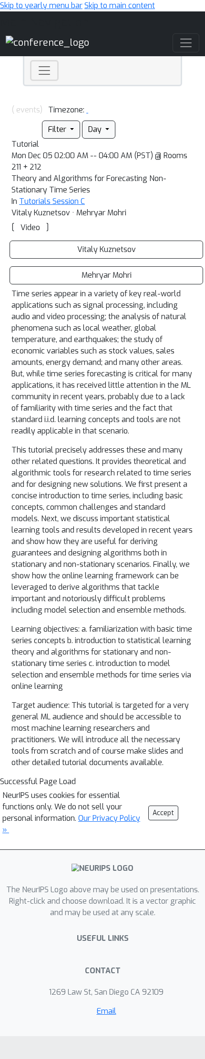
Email (106, 1011)
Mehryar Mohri (107, 275)
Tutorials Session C (52, 201)
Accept (163, 812)
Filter (58, 129)
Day (95, 129)
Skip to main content (119, 5)
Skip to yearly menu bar (41, 5)
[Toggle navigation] (44, 70)
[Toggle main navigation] (186, 42)
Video (30, 227)
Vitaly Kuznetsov (106, 249)
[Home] (47, 42)
